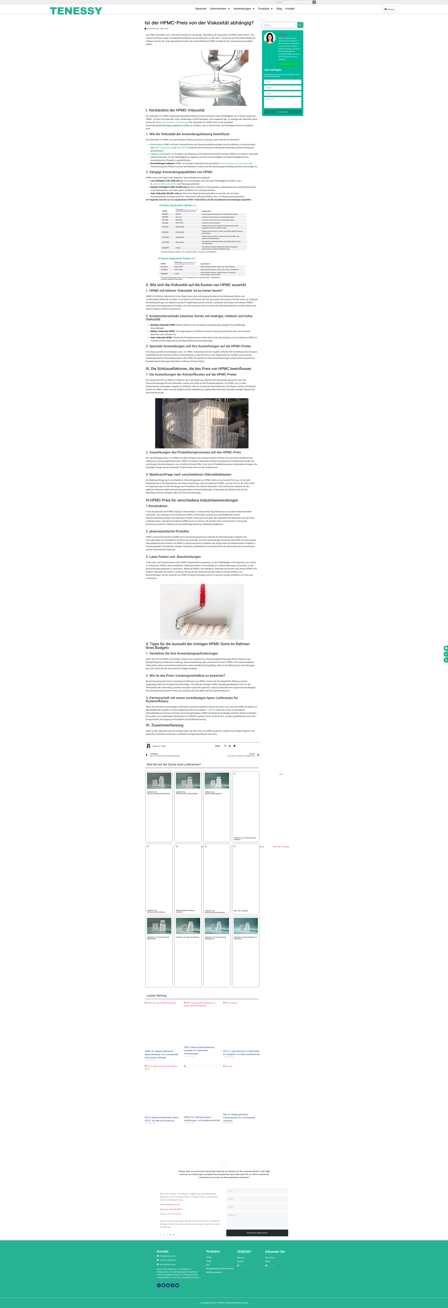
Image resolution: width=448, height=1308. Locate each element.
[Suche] (314, 2)
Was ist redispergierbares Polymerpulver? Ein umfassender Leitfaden (239, 1117)
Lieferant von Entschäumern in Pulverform (245, 938)
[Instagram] (167, 1235)
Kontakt (290, 8)
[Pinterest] (170, 1235)
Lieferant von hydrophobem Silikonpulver (215, 938)
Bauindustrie (156, 144)
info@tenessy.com (173, 1205)
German (390, 9)
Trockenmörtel (165, 147)
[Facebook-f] (161, 1235)
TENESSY (211, 710)
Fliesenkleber (183, 147)
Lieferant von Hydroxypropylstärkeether (215, 911)
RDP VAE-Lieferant (241, 911)
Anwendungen (242, 8)
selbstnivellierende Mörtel (165, 184)
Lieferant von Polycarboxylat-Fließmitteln (158, 938)
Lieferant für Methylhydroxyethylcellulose (187, 792)
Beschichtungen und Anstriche (235, 163)
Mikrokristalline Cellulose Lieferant (185, 911)
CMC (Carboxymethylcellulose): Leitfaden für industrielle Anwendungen (199, 1050)
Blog (279, 8)
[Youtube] (174, 1235)
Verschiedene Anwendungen (175, 122)
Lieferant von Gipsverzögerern (187, 937)
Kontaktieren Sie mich (289, 64)
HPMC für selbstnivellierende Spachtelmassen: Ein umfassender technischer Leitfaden (161, 1054)
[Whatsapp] (164, 1235)
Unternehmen (218, 8)
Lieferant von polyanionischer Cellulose (245, 838)
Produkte (263, 8)
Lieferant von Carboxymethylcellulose (156, 911)
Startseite (200, 8)
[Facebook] (163, 1285)
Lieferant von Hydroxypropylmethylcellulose (158, 792)
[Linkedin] (168, 1285)
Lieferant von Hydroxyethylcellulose (213, 792)
